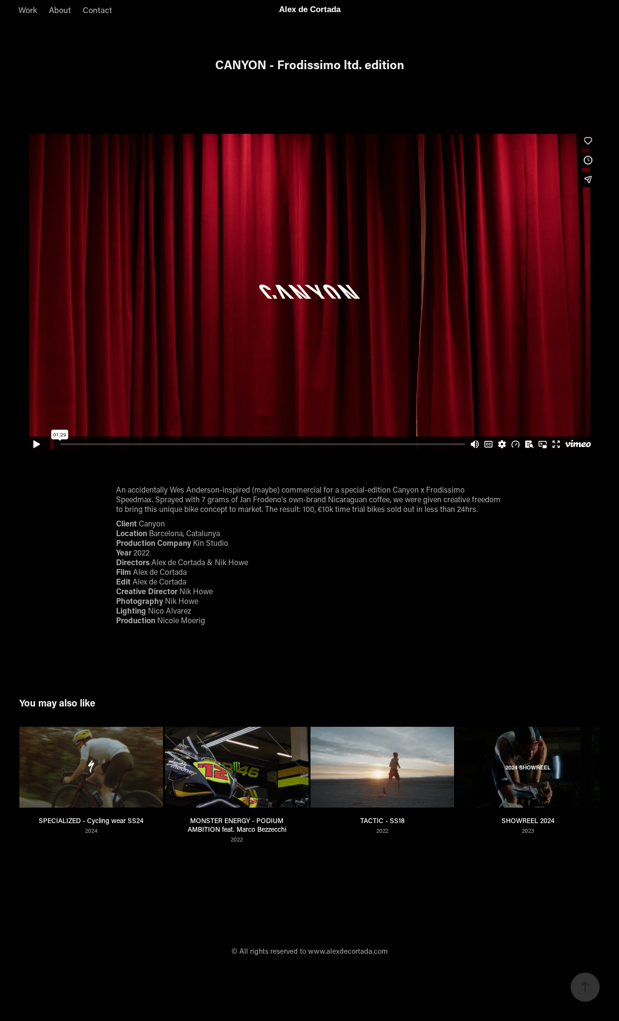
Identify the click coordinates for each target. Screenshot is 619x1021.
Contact (97, 9)
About (60, 9)
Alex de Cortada (309, 9)
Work (27, 9)
